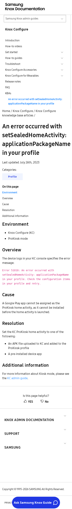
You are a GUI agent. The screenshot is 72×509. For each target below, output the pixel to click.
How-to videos (13, 46)
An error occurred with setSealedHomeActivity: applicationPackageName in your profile (35, 101)
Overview (7, 198)
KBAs (8, 93)
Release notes (13, 81)
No (47, 402)
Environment (9, 192)
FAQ (7, 87)
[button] (29, 415)
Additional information (15, 216)
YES (30, 402)
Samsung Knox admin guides (22, 18)
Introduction (12, 40)
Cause (5, 204)
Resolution (8, 210)
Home (6, 111)
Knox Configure (23, 111)
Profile (12, 176)
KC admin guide (17, 378)
